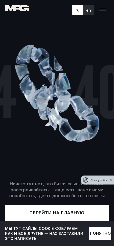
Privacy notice (99, 180)
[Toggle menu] (103, 10)
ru (78, 10)
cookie (46, 228)
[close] (111, 180)
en (88, 10)
